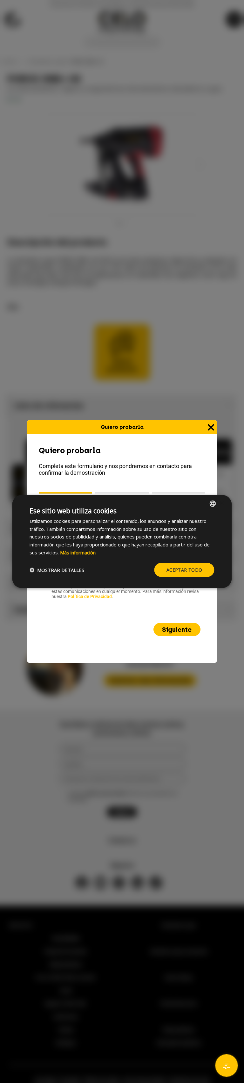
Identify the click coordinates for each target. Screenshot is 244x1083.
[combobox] (213, 503)
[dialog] (122, 541)
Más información (78, 552)
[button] (57, 570)
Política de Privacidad (90, 596)
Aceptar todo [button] (184, 570)
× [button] (221, 503)
